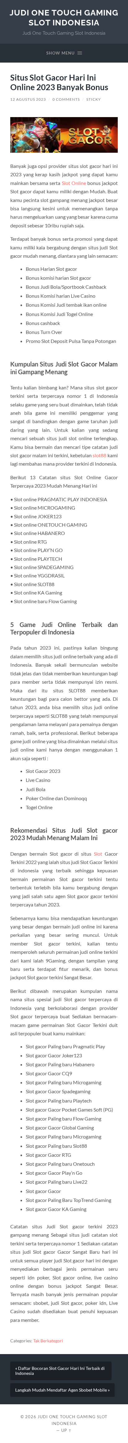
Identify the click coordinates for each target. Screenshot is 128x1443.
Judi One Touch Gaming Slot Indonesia (64, 17)
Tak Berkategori (48, 1340)
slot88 (99, 455)
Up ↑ (66, 1430)
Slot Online (74, 183)
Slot (98, 854)
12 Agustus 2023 (28, 99)
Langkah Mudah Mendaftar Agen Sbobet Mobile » (62, 1390)
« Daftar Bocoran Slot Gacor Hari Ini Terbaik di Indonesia (60, 1371)
